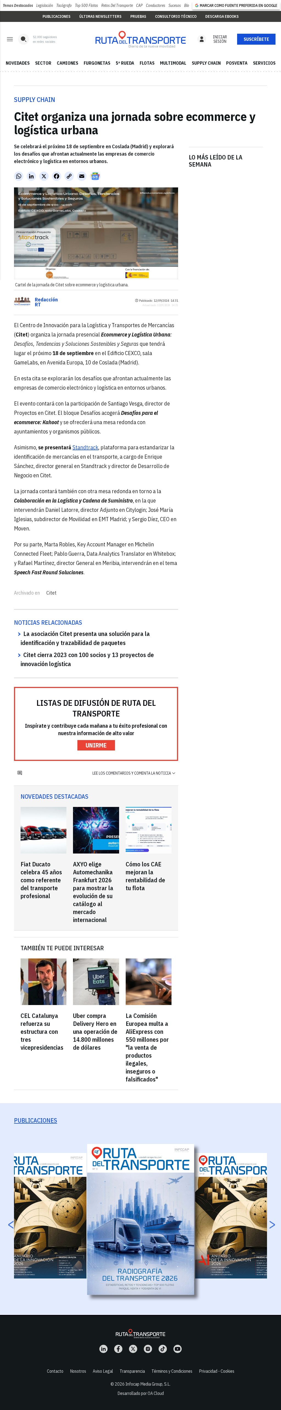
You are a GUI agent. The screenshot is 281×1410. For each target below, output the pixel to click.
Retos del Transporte (117, 5)
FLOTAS (147, 63)
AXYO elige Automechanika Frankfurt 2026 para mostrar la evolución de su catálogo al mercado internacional (93, 892)
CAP (139, 5)
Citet (51, 593)
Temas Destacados (18, 5)
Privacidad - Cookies (216, 1371)
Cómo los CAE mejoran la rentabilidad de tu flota (145, 876)
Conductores (155, 5)
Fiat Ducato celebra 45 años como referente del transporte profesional (41, 880)
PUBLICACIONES (57, 16)
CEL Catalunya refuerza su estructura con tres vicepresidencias (42, 1031)
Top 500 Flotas (86, 5)
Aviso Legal (103, 1371)
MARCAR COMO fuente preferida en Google (238, 5)
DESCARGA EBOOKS (222, 16)
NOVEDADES (18, 63)
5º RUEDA (125, 63)
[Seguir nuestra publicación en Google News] (95, 176)
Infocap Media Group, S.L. (147, 1384)
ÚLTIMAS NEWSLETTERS (100, 16)
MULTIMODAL (173, 63)
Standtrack (85, 447)
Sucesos (174, 5)
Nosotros (78, 1371)
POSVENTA (237, 63)
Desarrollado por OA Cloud (140, 1393)
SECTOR (43, 63)
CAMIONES (67, 63)
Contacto (55, 1371)
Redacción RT (46, 302)
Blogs (188, 5)
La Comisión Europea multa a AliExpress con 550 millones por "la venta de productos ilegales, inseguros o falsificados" (147, 1047)
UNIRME (96, 745)
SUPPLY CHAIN (206, 63)
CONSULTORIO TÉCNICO (175, 16)
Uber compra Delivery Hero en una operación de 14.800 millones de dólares (95, 1031)
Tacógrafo (64, 5)
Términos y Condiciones (171, 1371)
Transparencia (132, 1371)
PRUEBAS (138, 16)
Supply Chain (34, 99)
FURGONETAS (97, 63)
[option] (140, 1219)
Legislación (44, 5)
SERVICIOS (264, 63)
